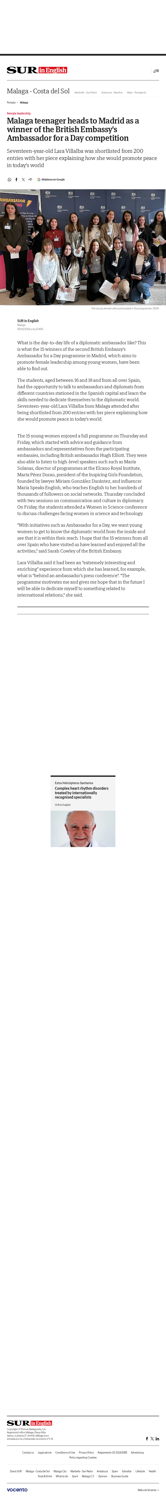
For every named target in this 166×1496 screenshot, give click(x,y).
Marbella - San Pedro (86, 92)
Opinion (102, 1476)
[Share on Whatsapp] (9, 179)
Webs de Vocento (147, 1490)
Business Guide (119, 1476)
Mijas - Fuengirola (136, 92)
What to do (62, 1476)
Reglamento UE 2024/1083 (112, 1452)
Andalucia (102, 1471)
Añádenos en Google (53, 179)
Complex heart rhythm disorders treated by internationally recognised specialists (82, 793)
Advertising (137, 1452)
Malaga (24, 102)
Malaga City (60, 1471)
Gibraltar (127, 1471)
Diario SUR (16, 1471)
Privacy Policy (86, 1452)
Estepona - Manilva (112, 92)
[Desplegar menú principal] (156, 71)
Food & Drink (45, 1476)
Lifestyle (140, 1471)
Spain (115, 1471)
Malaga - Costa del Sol (38, 90)
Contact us (28, 1452)
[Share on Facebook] (16, 179)
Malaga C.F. (88, 1476)
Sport (75, 1476)
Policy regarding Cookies (83, 1457)
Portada (11, 102)
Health (152, 1471)
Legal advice (44, 1452)
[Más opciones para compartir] (30, 179)
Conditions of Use (65, 1452)
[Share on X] (23, 179)
